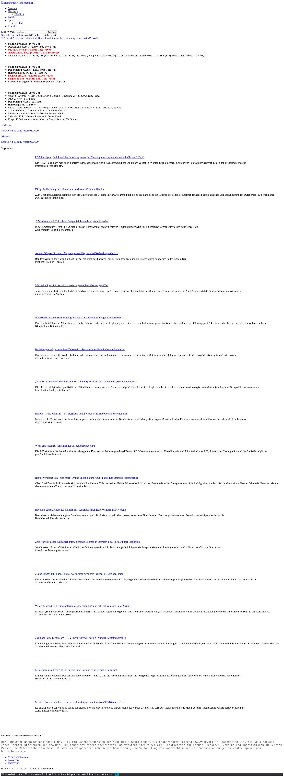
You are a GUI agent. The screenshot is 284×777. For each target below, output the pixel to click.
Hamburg (13, 11)
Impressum (13, 763)
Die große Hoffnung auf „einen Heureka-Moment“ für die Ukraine (69, 189)
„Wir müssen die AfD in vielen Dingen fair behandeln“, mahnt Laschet (71, 221)
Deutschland (44, 38)
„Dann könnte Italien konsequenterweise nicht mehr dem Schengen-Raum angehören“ (80, 573)
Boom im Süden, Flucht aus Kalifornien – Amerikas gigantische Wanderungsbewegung (80, 509)
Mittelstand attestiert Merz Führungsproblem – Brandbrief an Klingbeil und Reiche (78, 317)
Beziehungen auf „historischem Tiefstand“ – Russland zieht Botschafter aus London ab (80, 349)
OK (117, 774)
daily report (31, 38)
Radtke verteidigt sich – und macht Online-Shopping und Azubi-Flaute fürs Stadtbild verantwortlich (87, 477)
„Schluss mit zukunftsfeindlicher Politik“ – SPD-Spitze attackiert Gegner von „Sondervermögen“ (85, 381)
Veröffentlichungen (18, 757)
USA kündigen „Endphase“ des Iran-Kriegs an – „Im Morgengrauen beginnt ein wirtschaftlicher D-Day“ (89, 157)
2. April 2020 (8, 38)
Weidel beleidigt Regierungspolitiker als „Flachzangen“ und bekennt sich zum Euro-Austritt (82, 606)
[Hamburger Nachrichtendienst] (18, 2)
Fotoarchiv (13, 760)
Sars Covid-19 (84, 38)
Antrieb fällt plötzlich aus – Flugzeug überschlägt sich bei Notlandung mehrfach (76, 253)
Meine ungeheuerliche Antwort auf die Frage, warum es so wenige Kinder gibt (76, 670)
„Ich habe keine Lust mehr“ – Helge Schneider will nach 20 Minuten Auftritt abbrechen (80, 637)
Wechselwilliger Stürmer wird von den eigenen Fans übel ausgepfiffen (71, 285)
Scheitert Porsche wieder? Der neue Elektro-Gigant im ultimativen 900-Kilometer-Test (80, 702)
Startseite (12, 8)
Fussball (18, 23)
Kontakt (12, 26)
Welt (95, 38)
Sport (10, 20)
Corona (20, 38)
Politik (11, 17)
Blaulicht (19, 14)
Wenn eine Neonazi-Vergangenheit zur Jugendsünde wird (65, 445)
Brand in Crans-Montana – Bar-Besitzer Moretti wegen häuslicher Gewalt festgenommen (81, 413)
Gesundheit (58, 38)
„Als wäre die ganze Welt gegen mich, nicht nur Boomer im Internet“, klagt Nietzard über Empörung (87, 541)
